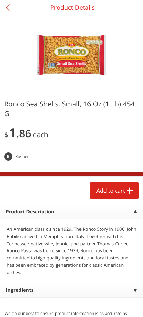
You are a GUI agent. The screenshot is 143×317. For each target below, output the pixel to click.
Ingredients (20, 290)
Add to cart (110, 190)
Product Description (30, 212)
